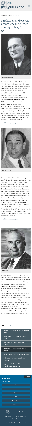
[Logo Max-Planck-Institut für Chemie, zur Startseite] (13, 5)
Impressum (8, 416)
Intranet (16, 388)
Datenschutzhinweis (21, 416)
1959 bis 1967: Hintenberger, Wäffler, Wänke (15, 349)
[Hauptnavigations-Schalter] (29, 5)
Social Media (6, 381)
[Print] (2, 31)
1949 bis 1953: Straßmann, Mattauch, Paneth (15, 337)
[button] (29, 73)
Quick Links (6, 379)
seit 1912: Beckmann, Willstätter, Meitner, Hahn (16, 332)
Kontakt (16, 392)
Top (28, 377)
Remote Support (16, 400)
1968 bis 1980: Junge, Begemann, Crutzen (16, 354)
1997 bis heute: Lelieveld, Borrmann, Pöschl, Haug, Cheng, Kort (15, 365)
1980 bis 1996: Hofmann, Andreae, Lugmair (14, 359)
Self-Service (16, 404)
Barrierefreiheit (16, 419)
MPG (16, 385)
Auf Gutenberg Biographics (11, 123)
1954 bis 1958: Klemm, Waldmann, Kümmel (14, 343)
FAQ (16, 396)
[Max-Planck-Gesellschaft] (9, 412)
